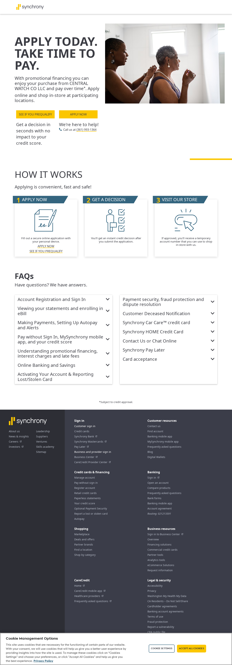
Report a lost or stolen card (91, 513)
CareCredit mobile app (88, 591)
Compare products (158, 488)
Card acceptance (140, 359)
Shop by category (85, 555)
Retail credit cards (85, 493)
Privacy (151, 591)
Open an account (158, 482)
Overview (153, 539)
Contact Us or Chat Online (150, 341)
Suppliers (42, 436)
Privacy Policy (43, 661)
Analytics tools (156, 560)
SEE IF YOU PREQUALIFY (35, 114)
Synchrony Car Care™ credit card (156, 322)
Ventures (41, 441)
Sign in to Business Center (163, 534)
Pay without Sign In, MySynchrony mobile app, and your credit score (60, 339)
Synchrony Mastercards (88, 441)
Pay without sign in (86, 482)
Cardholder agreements (162, 606)
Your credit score (84, 503)
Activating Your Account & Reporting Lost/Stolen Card (56, 377)
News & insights (19, 436)
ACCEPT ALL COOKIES (191, 648)
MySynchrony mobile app (163, 441)
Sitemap (41, 452)
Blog (150, 452)
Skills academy (45, 446)
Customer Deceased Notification (156, 313)
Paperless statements (87, 498)
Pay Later (79, 446)
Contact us (153, 426)
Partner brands (83, 544)
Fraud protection (157, 621)
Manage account (84, 477)
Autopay (79, 518)
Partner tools (155, 555)
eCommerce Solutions (160, 565)
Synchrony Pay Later (144, 350)
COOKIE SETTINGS (161, 648)
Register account (84, 488)
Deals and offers (84, 539)
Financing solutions (159, 544)
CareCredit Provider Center (90, 462)
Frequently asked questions (164, 446)
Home (77, 585)
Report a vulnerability (160, 627)
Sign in (151, 477)
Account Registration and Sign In (52, 299)
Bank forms (154, 498)
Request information (160, 570)
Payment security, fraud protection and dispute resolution (163, 302)
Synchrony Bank (84, 436)
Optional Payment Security (90, 508)
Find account (155, 431)
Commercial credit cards (162, 549)
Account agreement (159, 508)
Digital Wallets (156, 457)
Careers (13, 441)
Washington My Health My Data (166, 596)
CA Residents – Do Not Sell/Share (167, 601)
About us (14, 431)
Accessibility (154, 585)
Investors (14, 446)
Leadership (43, 431)
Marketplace (81, 534)
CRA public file (156, 632)
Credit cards (81, 431)
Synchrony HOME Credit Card (153, 332)
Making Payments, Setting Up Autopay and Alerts (57, 325)
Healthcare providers (87, 596)
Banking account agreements (165, 611)
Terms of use (155, 616)
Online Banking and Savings (46, 365)
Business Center (84, 457)
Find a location (83, 549)
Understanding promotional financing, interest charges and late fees (58, 353)
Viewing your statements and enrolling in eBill (60, 311)
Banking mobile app (159, 436)
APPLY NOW (78, 114)
